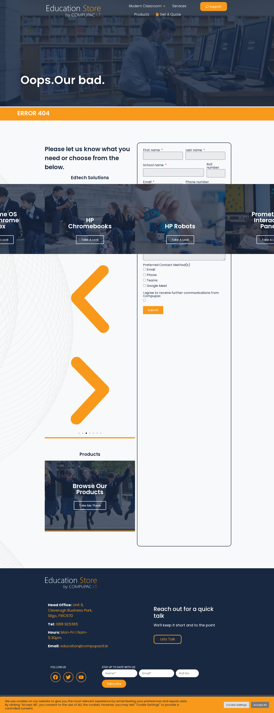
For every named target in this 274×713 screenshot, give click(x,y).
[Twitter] (68, 677)
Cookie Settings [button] (236, 705)
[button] (79, 433)
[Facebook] (56, 677)
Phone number (197, 182)
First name (152, 150)
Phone (152, 275)
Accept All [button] (260, 705)
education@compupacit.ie (84, 645)
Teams (152, 280)
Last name (194, 150)
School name (153, 165)
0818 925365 (67, 624)
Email (147, 182)
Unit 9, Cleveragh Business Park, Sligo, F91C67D (70, 610)
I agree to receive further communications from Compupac (181, 294)
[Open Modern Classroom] (164, 6)
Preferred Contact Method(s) (166, 265)
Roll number (213, 166)
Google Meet (157, 285)
